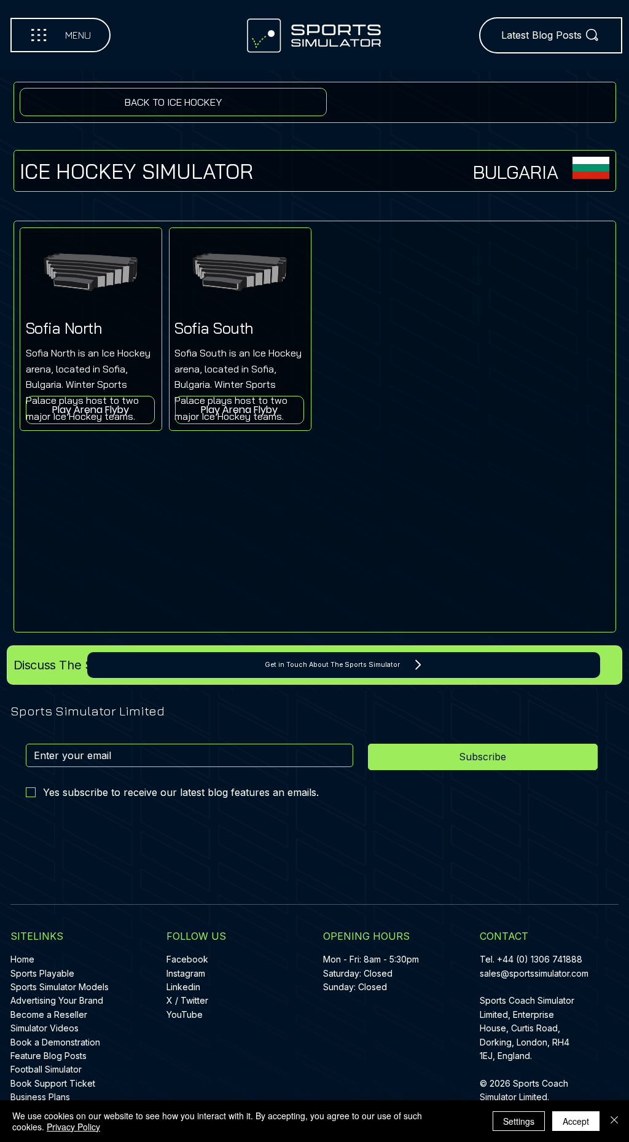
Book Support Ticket (52, 1083)
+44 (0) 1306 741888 (539, 959)
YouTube (184, 1014)
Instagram (185, 973)
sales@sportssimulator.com (534, 973)
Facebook (187, 959)
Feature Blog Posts (48, 1055)
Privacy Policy (73, 1126)
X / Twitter (187, 1000)
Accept (576, 1121)
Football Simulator (46, 1069)
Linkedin (183, 987)
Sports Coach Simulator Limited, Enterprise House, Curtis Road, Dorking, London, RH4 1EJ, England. (527, 1028)
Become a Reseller (48, 1014)
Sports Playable (42, 973)
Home (22, 959)
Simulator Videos (44, 1028)
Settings (518, 1121)
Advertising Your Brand (56, 1000)
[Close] (614, 1121)
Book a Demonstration (55, 1042)
